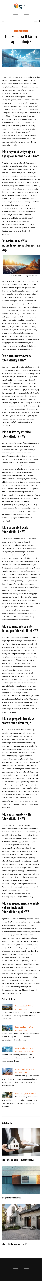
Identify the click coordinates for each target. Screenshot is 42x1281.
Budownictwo (21, 31)
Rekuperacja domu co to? (11, 1197)
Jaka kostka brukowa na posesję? (14, 1244)
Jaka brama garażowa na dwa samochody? (18, 1159)
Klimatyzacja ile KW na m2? (26, 1093)
